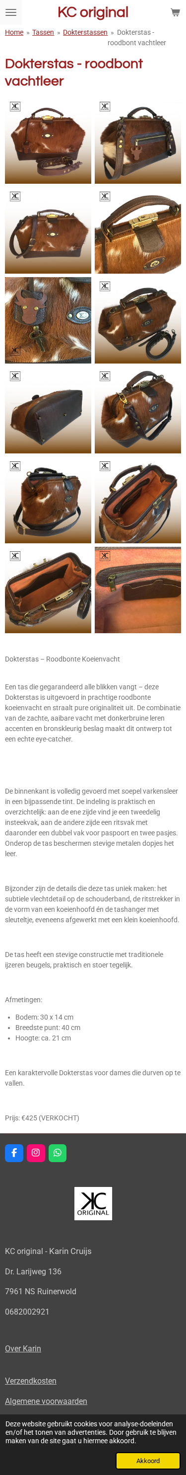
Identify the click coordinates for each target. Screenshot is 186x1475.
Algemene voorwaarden (46, 1401)
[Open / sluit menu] (11, 12)
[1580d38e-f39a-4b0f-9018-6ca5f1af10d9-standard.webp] (138, 230)
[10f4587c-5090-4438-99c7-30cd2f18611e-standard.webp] (48, 590)
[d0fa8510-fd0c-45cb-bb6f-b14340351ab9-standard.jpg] (138, 590)
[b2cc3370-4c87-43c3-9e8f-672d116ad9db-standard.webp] (138, 500)
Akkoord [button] (148, 1461)
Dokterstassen (85, 32)
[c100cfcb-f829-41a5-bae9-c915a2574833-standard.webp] (48, 410)
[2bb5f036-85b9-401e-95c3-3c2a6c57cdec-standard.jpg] (48, 320)
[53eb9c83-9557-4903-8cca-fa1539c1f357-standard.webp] (138, 410)
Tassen (43, 32)
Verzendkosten (31, 1381)
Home (14, 32)
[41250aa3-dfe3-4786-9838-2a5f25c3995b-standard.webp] (48, 500)
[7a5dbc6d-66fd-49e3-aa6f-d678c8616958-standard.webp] (138, 320)
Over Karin (23, 1348)
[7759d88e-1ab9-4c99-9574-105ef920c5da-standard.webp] (48, 230)
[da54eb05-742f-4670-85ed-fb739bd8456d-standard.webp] (48, 140)
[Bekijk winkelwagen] (175, 12)
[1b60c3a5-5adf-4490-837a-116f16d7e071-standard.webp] (138, 140)
